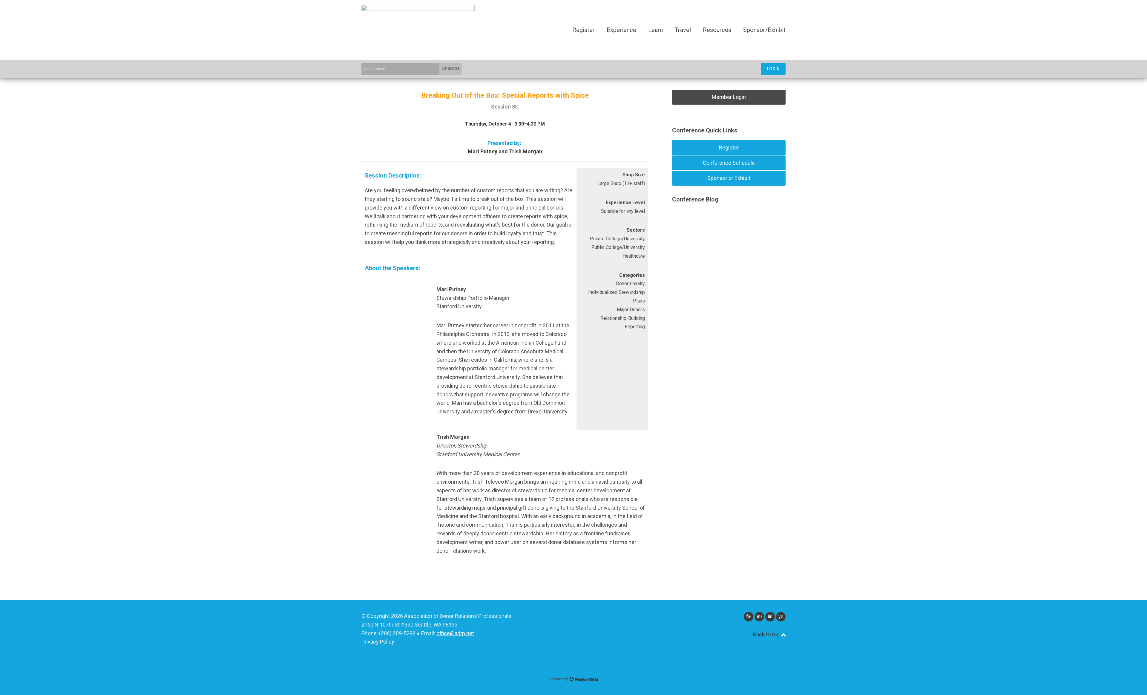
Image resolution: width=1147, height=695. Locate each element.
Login (773, 68)
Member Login (729, 97)
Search (450, 68)
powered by (559, 679)
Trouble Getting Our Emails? (426, 653)
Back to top (767, 634)
